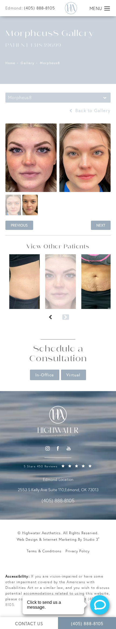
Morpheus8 (50, 63)
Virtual (73, 374)
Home (10, 63)
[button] (107, 8)
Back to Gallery (92, 110)
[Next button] (65, 317)
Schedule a (58, 354)
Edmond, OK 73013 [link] (81, 489)
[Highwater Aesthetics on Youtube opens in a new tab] (68, 448)
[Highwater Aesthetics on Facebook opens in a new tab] (58, 448)
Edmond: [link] (30, 8)
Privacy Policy (78, 551)
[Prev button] (50, 317)
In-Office (44, 374)
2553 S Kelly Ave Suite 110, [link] (41, 489)
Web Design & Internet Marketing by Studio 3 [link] (58, 539)
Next (100, 225)
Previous (19, 225)
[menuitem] (47, 448)
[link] (58, 465)
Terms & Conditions (44, 551)
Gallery (28, 63)
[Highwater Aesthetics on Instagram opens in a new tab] (47, 448)
